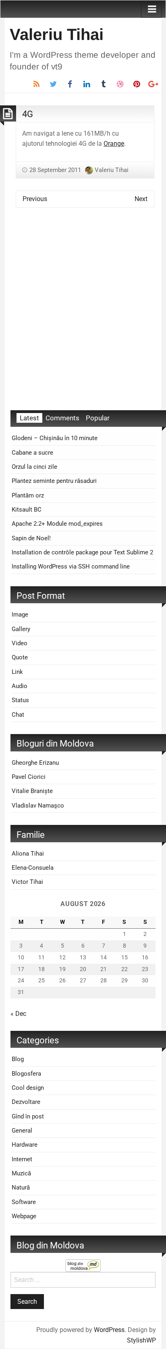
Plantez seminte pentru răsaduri (54, 481)
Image (20, 614)
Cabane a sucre (32, 452)
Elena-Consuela (33, 867)
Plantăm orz (28, 495)
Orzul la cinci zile (34, 466)
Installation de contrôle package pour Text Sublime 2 (82, 552)
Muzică (21, 1173)
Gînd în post (28, 1116)
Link (17, 672)
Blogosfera (26, 1073)
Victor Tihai (27, 881)
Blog (18, 1059)
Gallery (21, 629)
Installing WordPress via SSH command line (71, 566)
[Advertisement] (83, 315)
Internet (22, 1159)
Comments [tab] (62, 418)
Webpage (24, 1216)
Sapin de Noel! (31, 538)
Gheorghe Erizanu (35, 762)
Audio (19, 686)
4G (27, 114)
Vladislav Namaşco (38, 805)
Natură (21, 1187)
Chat (18, 714)
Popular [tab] (98, 418)
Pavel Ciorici (29, 776)
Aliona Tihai (28, 853)
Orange (114, 143)
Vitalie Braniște (32, 791)
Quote (20, 657)
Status (20, 700)
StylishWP (141, 1340)
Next (141, 199)
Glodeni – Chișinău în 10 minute (55, 438)
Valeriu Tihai (57, 34)
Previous (35, 199)
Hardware (24, 1144)
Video (19, 643)
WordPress (109, 1330)
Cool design (28, 1087)
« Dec (18, 1014)
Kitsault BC (27, 509)
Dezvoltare (26, 1102)
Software (24, 1202)
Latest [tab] (29, 418)
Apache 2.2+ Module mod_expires (57, 523)
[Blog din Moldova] (83, 1265)
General (22, 1130)
